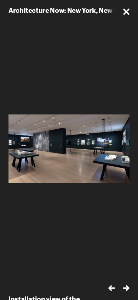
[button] (126, 11)
